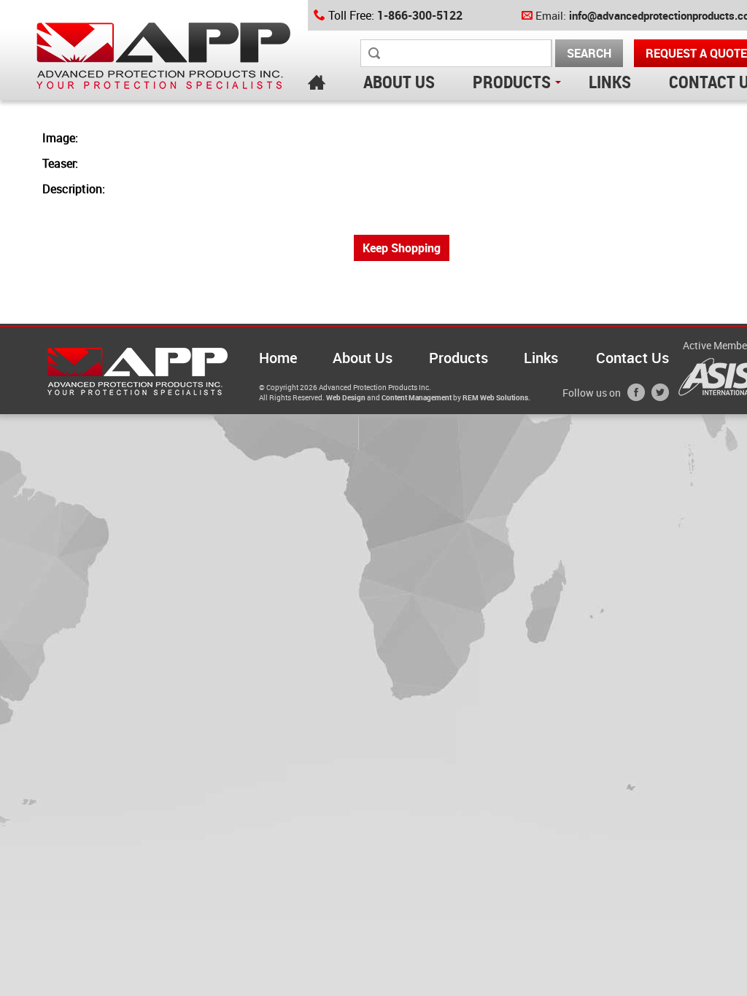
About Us (362, 357)
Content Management (417, 397)
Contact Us (632, 357)
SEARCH (589, 53)
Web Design (345, 397)
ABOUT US (399, 82)
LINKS (610, 82)
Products (458, 357)
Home (278, 357)
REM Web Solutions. (496, 397)
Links (541, 357)
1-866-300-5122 (419, 15)
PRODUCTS (512, 82)
